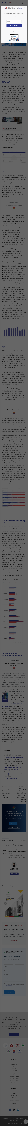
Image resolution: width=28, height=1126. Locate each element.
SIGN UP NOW (14, 25)
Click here (14, 30)
